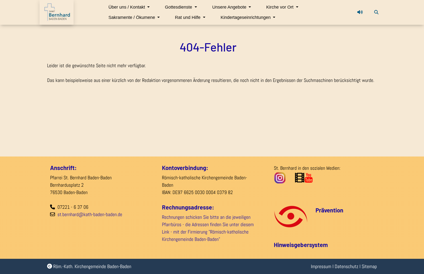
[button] (360, 12)
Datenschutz (346, 266)
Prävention (329, 210)
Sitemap (369, 266)
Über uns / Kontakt (127, 7)
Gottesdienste (179, 7)
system (318, 244)
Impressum (321, 266)
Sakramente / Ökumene (132, 17)
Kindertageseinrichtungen (246, 17)
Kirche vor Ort (280, 7)
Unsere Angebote (230, 7)
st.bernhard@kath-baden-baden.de (89, 214)
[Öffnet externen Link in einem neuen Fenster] (317, 177)
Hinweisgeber (291, 244)
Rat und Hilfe (188, 17)
